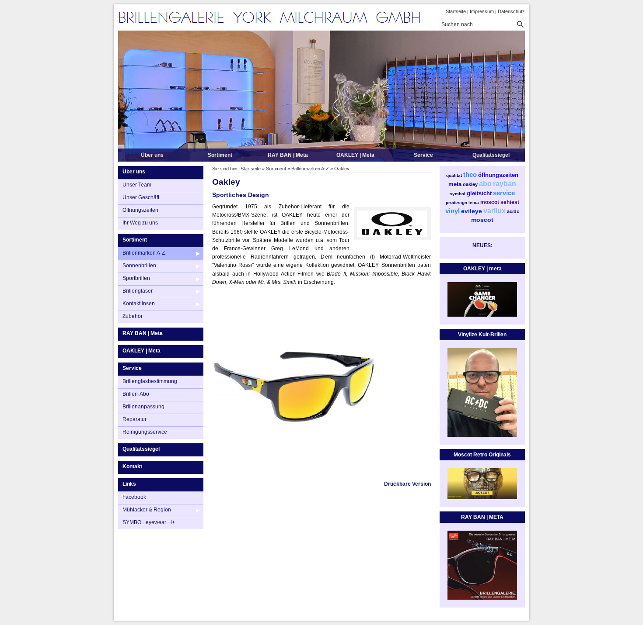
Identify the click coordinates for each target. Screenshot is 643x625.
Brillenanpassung (143, 407)
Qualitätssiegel (491, 155)
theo (470, 174)
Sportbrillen (136, 278)
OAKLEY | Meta (355, 155)
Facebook (134, 497)
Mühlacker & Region (146, 510)
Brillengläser (137, 291)
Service (423, 155)
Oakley (341, 168)
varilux (494, 210)
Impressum (482, 11)
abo (485, 183)
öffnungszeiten (498, 175)
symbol (457, 193)
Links (129, 484)
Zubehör (132, 316)
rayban (504, 183)
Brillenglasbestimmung (149, 381)
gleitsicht (479, 193)
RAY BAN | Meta (288, 155)
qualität (454, 175)
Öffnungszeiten (140, 210)
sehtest (509, 202)
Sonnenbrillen (139, 265)
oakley (470, 184)
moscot (489, 202)
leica (473, 202)
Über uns (152, 155)
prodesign (456, 202)
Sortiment (220, 155)
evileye (471, 210)
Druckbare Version (407, 484)
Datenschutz (511, 11)
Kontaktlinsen (138, 303)
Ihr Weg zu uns (140, 223)
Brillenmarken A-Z (143, 253)
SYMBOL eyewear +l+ (148, 522)
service (504, 193)
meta (454, 184)
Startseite (456, 11)
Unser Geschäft (140, 197)
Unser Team (136, 185)
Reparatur (134, 419)
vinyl (452, 210)
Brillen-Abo (135, 394)
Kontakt (132, 466)
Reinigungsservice (144, 432)
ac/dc (513, 211)
